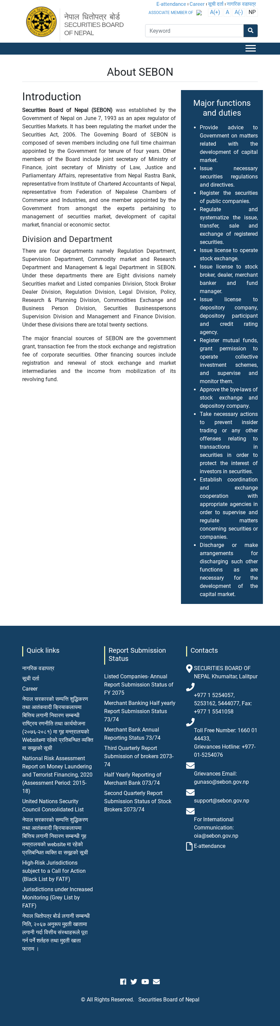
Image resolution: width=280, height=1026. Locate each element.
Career (197, 4)
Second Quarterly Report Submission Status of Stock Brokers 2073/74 (137, 801)
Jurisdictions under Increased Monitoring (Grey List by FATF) (57, 897)
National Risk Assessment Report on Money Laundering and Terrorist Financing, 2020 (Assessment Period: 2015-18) (57, 774)
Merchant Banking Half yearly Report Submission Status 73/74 (140, 711)
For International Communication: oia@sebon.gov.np (216, 827)
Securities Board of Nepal (168, 999)
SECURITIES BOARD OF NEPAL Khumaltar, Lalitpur (225, 672)
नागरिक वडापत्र (241, 4)
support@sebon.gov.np (221, 800)
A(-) (239, 12)
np (252, 12)
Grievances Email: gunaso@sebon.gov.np (221, 777)
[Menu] (252, 48)
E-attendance (171, 4)
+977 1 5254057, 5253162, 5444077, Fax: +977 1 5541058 (223, 703)
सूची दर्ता (215, 4)
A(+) (215, 12)
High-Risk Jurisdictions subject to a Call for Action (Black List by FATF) (54, 870)
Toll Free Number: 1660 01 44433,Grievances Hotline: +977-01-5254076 (225, 742)
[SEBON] (42, 22)
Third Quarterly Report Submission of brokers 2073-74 (138, 756)
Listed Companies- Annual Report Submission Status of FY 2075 (138, 684)
